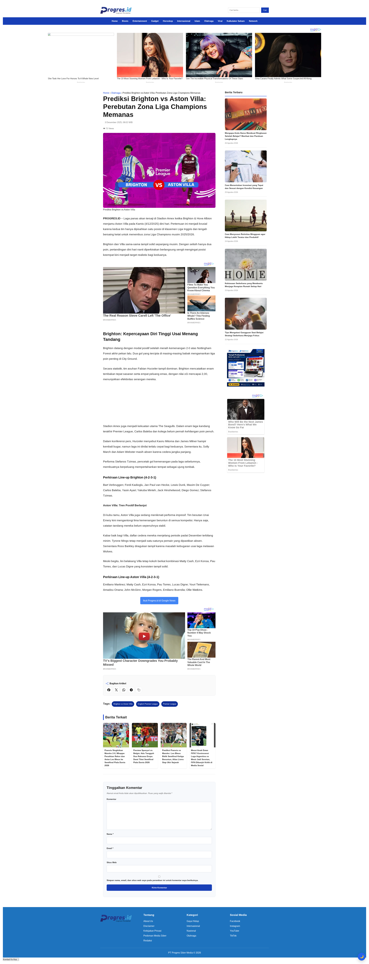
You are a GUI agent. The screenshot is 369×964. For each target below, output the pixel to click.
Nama (110, 834)
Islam (197, 21)
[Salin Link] (139, 690)
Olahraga (208, 21)
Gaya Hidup (193, 921)
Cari (265, 10)
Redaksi (147, 940)
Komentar (111, 799)
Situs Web (112, 862)
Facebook (235, 921)
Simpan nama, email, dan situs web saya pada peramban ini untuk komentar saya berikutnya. (152, 880)
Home (115, 21)
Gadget (155, 21)
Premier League (169, 704)
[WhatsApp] (124, 690)
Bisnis (125, 21)
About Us (148, 921)
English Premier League (148, 704)
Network (253, 21)
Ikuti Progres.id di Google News (159, 600)
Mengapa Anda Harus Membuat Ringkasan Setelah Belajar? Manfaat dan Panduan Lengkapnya (246, 136)
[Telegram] (131, 690)
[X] (116, 690)
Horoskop (168, 21)
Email (110, 848)
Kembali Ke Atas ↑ (11, 959)
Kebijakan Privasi (152, 931)
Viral (220, 21)
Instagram (235, 926)
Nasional (191, 931)
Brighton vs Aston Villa (122, 704)
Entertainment (140, 21)
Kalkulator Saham (236, 21)
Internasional (183, 21)
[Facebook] (109, 690)
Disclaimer (148, 926)
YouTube (234, 931)
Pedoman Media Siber (154, 935)
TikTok (233, 935)
